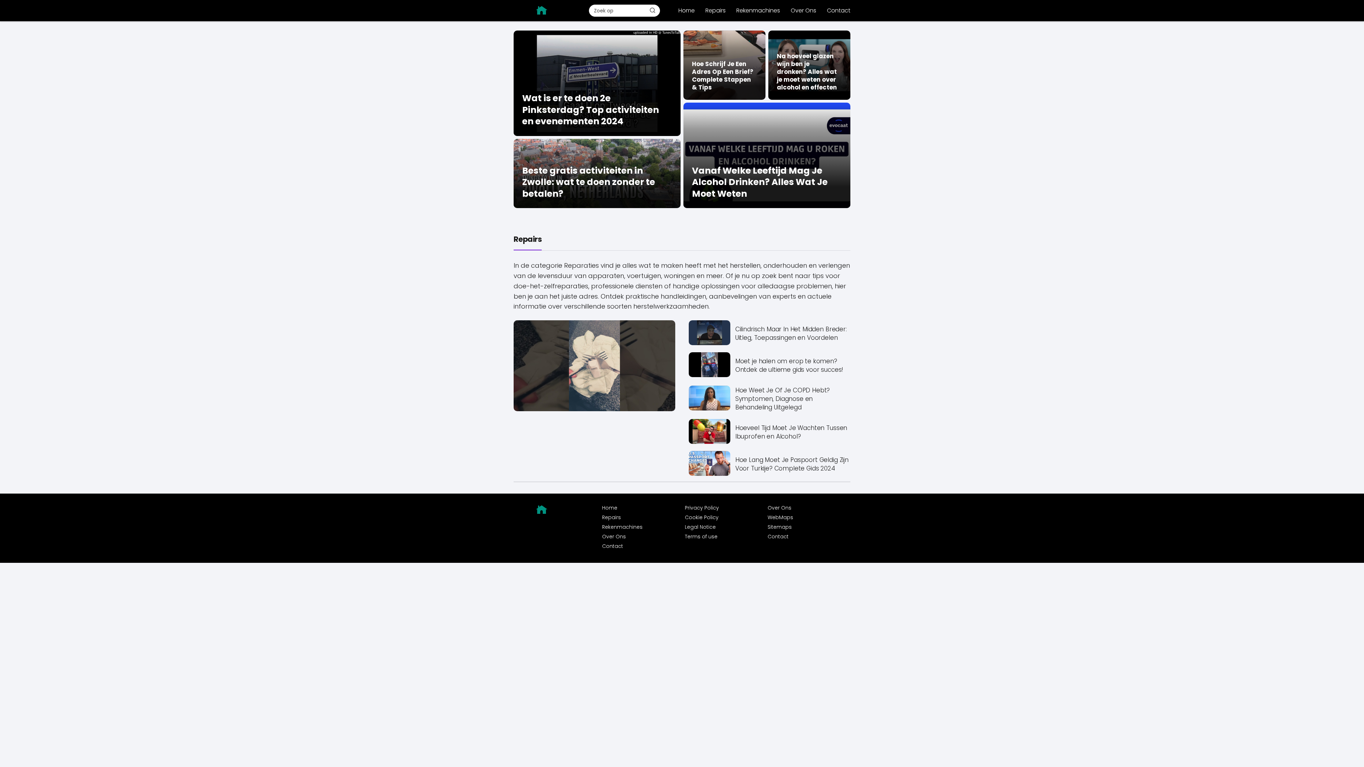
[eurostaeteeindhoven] (542, 10)
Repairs (715, 10)
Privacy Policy (702, 507)
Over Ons (803, 10)
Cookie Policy (702, 517)
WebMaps (780, 517)
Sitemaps (780, 527)
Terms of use (701, 536)
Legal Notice (700, 527)
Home (686, 10)
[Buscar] (652, 10)
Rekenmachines (758, 10)
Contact (838, 10)
